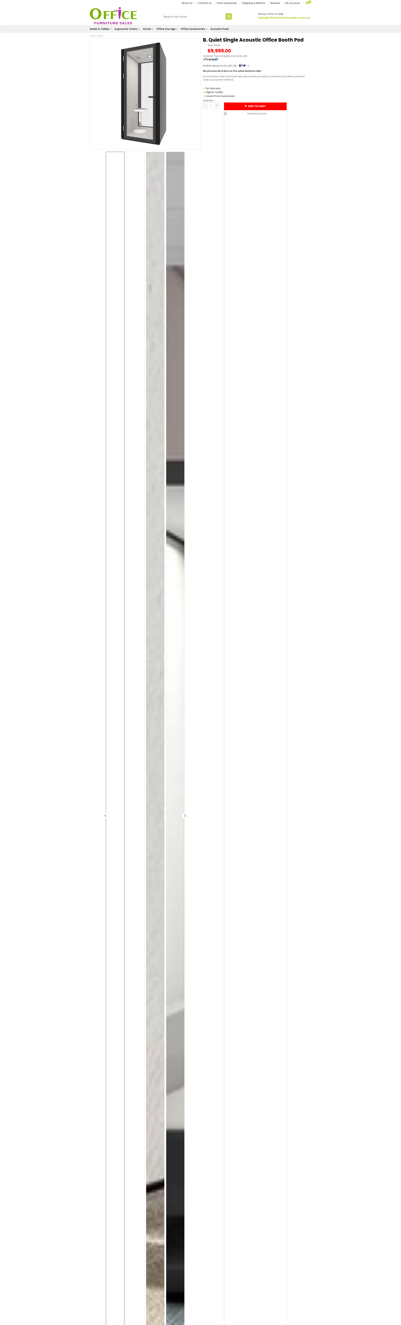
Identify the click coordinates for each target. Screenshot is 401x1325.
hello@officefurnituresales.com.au (284, 17)
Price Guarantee (227, 3)
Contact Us (205, 3)
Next (185, 815)
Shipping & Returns (253, 3)
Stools (147, 29)
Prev (105, 815)
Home (93, 35)
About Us (187, 3)
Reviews (275, 3)
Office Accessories (193, 29)
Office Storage (166, 29)
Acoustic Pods (219, 29)
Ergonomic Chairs (126, 29)
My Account (292, 3)
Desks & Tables (100, 29)
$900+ (101, 35)
